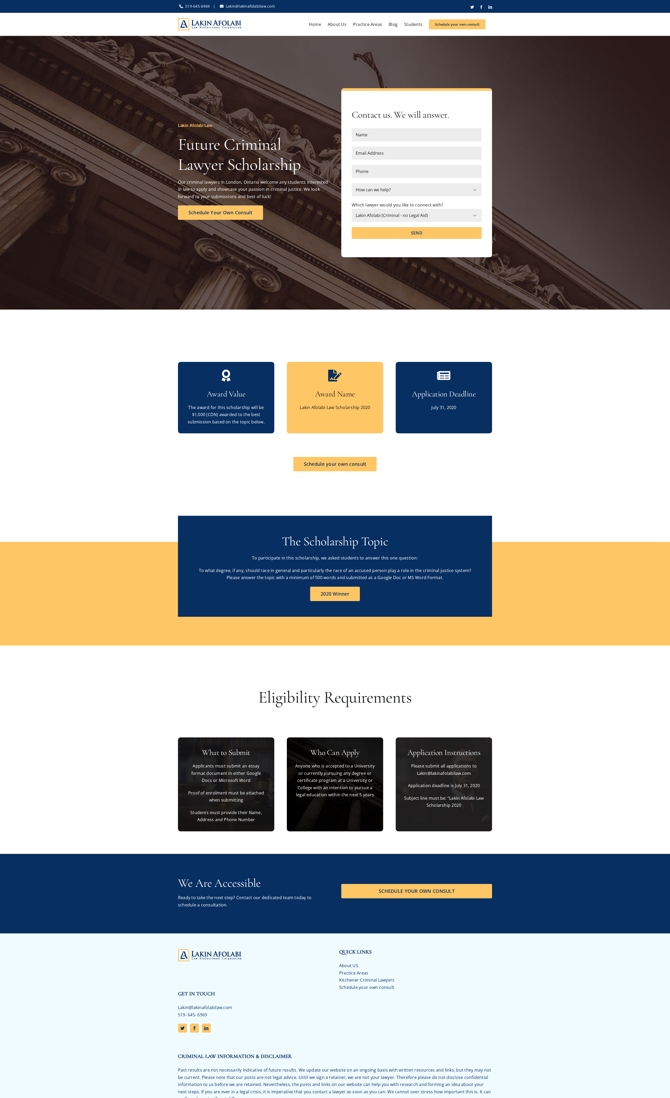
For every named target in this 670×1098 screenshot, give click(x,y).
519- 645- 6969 (192, 1015)
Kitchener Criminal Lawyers (366, 980)
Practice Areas (353, 973)
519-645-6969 (197, 6)
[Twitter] (182, 1028)
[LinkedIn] (206, 1028)
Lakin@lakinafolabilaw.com (250, 6)
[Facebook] (194, 1028)
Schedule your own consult (366, 987)
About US (348, 965)
